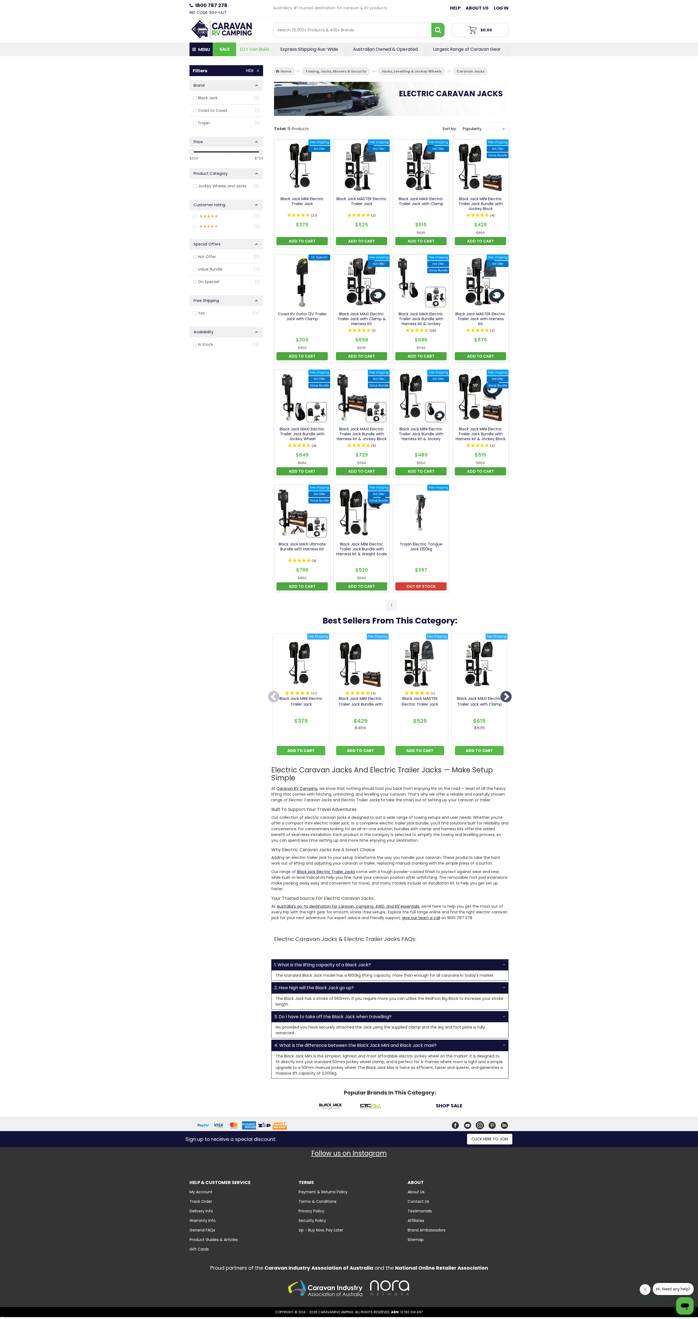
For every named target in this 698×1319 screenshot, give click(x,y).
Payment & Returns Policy (323, 1192)
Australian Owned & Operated (385, 49)
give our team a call (421, 918)
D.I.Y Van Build (254, 49)
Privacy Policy (311, 1211)
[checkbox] (226, 98)
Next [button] (506, 697)
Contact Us (418, 1201)
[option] (301, 697)
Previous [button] (273, 697)
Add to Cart (301, 750)
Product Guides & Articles (213, 1239)
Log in (501, 8)
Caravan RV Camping (296, 788)
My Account (200, 1192)
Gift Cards (199, 1249)
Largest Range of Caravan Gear (467, 49)
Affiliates (416, 1220)
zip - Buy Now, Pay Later (321, 1230)
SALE (224, 49)
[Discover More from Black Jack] (330, 1107)
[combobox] (352, 30)
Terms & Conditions (317, 1201)
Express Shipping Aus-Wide (309, 49)
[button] (484, 128)
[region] (226, 339)
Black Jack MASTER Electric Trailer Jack (420, 701)
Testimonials (420, 1211)
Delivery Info (201, 1211)
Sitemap (416, 1239)
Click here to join (489, 1139)
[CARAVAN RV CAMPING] (221, 29)
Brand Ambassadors (427, 1230)
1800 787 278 (211, 5)
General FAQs (202, 1230)
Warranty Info (202, 1220)
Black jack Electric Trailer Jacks (326, 871)
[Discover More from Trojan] (409, 1107)
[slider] (191, 151)
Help (455, 8)
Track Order (200, 1201)
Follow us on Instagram (349, 1153)
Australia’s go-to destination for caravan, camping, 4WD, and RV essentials (348, 906)
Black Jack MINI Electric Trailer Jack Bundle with (360, 701)
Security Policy (312, 1220)
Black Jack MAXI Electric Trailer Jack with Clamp (479, 701)
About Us (477, 8)
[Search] (438, 30)
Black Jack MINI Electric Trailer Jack (301, 701)
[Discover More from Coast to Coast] (370, 1107)
